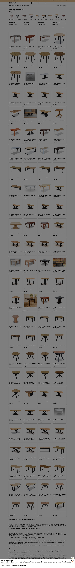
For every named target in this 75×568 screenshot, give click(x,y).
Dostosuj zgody (14, 565)
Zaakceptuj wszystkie (21, 565)
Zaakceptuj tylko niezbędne (6, 565)
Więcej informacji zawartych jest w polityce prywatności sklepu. (9, 563)
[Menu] (73, 557)
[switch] (72, 562)
